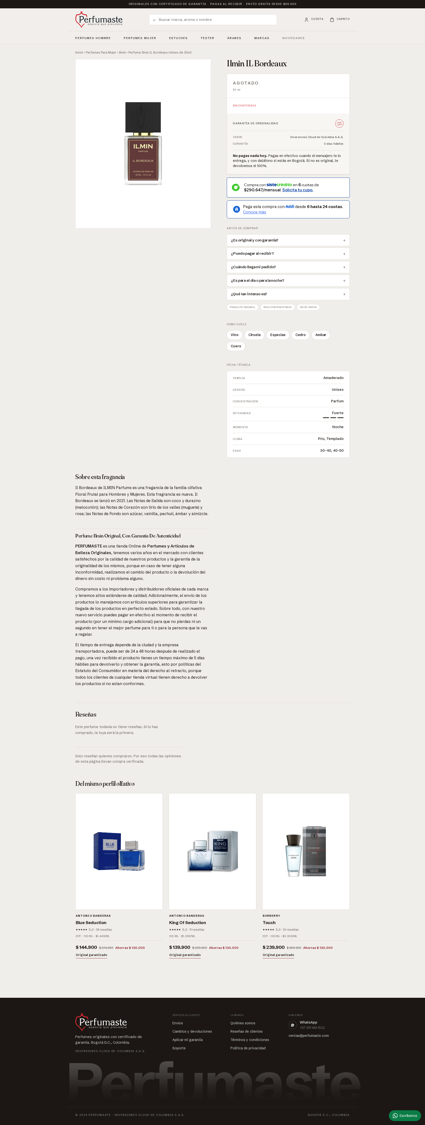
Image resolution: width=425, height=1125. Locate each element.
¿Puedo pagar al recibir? (252, 253)
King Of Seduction (187, 922)
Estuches (178, 38)
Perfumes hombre (93, 37)
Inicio (79, 52)
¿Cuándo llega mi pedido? (253, 267)
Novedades (293, 38)
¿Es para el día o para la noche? (257, 280)
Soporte (179, 1048)
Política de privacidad (248, 1048)
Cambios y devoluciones (192, 1031)
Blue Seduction (91, 922)
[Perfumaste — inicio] (98, 20)
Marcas (262, 38)
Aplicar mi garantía (187, 1040)
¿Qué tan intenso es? (249, 294)
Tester (207, 37)
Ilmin (122, 52)
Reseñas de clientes (246, 1031)
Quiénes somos (242, 1023)
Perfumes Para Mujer (101, 52)
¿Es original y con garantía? (254, 240)
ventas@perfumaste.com (308, 1035)
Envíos (177, 1023)
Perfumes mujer (140, 37)
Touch (269, 922)
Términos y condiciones (249, 1040)
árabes (234, 37)
